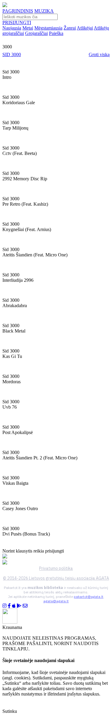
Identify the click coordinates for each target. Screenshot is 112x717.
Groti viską (99, 54)
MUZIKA (44, 10)
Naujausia (11, 27)
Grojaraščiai (36, 33)
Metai (27, 27)
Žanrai (70, 27)
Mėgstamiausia (48, 27)
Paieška (56, 33)
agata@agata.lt (56, 601)
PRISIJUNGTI (16, 22)
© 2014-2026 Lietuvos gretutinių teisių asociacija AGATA (56, 578)
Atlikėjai (85, 27)
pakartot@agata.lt (88, 596)
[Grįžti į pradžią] (4, 5)
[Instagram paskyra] (4, 605)
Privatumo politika (56, 568)
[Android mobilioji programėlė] (19, 605)
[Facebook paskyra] (9, 605)
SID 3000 (11, 54)
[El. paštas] (25, 605)
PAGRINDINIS (17, 10)
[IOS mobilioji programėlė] (14, 605)
